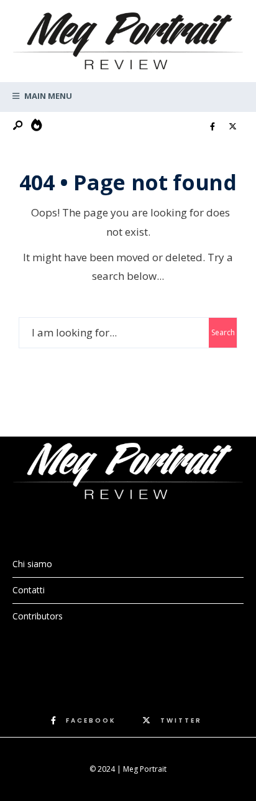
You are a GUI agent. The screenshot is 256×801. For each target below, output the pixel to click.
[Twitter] (232, 127)
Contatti (28, 590)
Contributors (37, 616)
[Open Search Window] (18, 126)
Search (223, 332)
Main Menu (47, 95)
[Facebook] (212, 127)
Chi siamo (32, 564)
